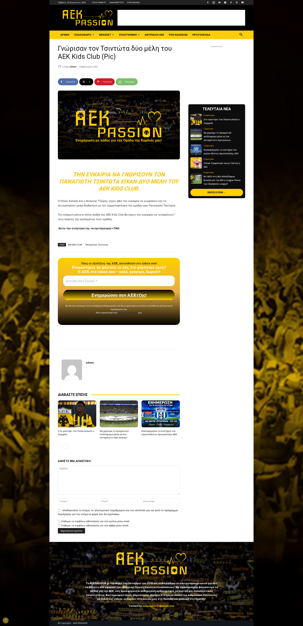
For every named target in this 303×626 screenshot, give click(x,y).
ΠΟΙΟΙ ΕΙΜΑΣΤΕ (99, 2)
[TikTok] (231, 2)
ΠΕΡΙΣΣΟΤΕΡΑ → (216, 192)
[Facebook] (207, 2)
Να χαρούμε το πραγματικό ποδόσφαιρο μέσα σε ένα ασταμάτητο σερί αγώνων (114, 434)
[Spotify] (225, 2)
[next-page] (65, 446)
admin (73, 66)
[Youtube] (242, 2)
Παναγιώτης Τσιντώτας (96, 244)
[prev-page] (60, 446)
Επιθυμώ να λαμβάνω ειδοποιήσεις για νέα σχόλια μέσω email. (95, 521)
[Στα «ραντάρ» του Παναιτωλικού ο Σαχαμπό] (77, 413)
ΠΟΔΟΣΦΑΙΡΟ (82, 34)
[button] (241, 35)
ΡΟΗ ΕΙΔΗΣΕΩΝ (178, 34)
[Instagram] (213, 2)
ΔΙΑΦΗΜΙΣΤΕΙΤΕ (116, 2)
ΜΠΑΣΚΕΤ (105, 34)
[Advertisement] (181, 18)
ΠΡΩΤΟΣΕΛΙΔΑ (201, 34)
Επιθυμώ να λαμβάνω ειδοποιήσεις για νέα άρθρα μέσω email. (95, 525)
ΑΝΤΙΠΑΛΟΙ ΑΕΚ (154, 34)
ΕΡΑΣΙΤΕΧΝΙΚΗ (128, 34)
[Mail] (219, 2)
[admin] (60, 66)
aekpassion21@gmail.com (158, 605)
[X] (236, 2)
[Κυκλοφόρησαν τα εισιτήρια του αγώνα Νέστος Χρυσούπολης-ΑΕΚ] (161, 413)
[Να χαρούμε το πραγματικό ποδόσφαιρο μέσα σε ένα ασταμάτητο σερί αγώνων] (119, 413)
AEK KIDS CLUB (75, 244)
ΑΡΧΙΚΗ (64, 34)
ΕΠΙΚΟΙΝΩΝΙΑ (133, 2)
